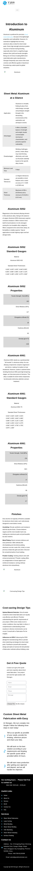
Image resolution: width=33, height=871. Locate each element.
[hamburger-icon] (17, 10)
